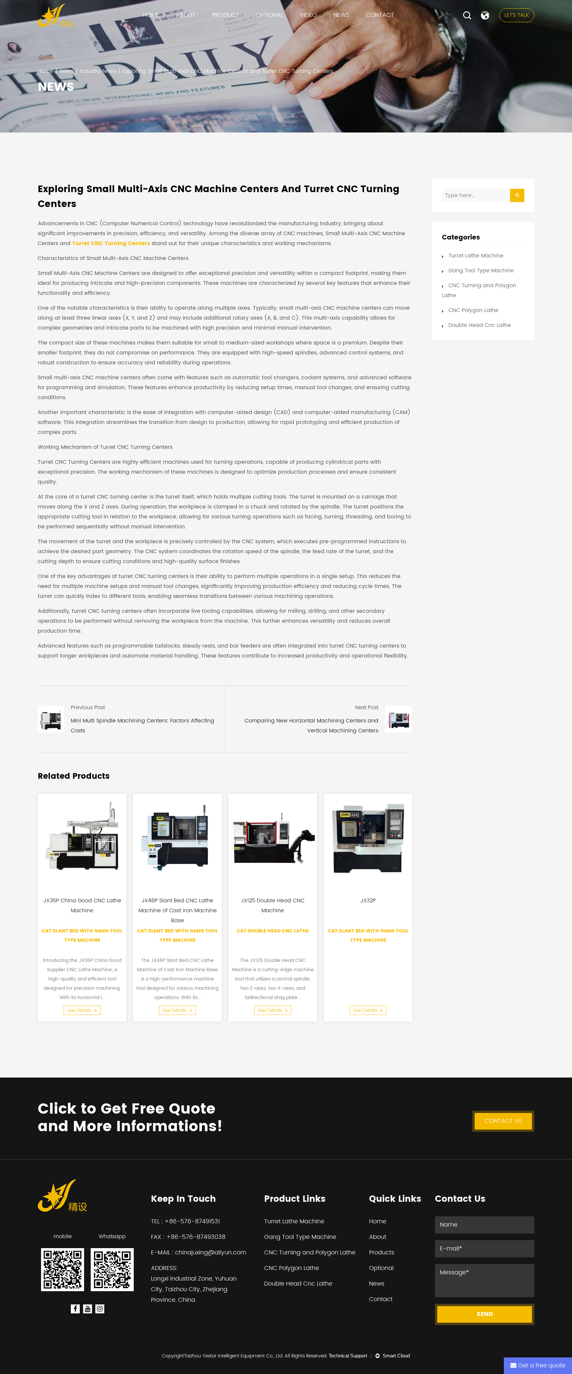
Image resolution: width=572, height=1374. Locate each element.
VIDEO (308, 15)
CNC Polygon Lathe (474, 310)
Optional (269, 15)
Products (381, 1252)
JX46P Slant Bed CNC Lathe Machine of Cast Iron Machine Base (177, 910)
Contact (380, 15)
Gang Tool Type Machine (244, 28)
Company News (355, 29)
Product (225, 15)
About (185, 15)
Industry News (352, 28)
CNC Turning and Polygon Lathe (310, 1252)
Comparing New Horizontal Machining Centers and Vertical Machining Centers (311, 725)
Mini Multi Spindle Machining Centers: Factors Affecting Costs (142, 725)
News (341, 15)
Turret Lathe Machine (241, 29)
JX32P (368, 900)
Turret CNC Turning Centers (111, 243)
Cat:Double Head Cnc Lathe (273, 930)
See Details (80, 1010)
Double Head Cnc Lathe (480, 325)
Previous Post (88, 707)
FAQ (182, 29)
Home (151, 15)
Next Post (366, 707)
